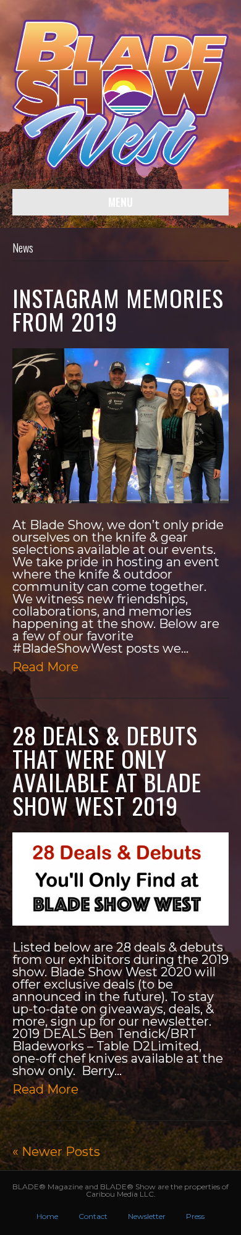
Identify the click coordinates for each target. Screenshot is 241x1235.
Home (47, 1216)
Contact (93, 1216)
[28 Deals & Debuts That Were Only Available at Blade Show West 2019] (120, 878)
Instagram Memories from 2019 (118, 309)
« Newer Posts (56, 1151)
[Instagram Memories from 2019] (120, 424)
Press (195, 1216)
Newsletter (147, 1216)
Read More (45, 666)
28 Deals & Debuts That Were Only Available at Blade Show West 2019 (106, 770)
